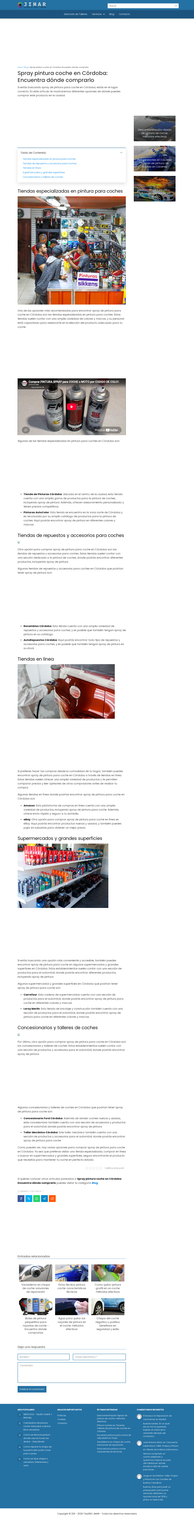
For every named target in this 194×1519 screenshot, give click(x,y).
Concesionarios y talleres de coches (43, 177)
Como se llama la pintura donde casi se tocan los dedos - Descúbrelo (36, 1438)
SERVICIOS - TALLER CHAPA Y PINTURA (37, 1416)
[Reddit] (52, 1198)
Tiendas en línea (32, 168)
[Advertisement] (97, 42)
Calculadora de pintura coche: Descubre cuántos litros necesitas (37, 1426)
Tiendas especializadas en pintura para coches (49, 159)
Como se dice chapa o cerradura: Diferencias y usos (35, 1462)
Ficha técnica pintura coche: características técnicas (111, 1450)
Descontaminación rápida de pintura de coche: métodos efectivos (112, 1418)
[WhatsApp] (36, 1198)
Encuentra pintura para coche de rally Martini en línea (114, 1436)
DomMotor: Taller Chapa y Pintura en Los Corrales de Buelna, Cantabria (160, 1479)
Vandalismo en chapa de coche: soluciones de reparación (114, 1443)
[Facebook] (21, 1198)
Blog (111, 14)
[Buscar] (176, 5)
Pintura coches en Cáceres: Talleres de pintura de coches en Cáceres (113, 1428)
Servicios (97, 14)
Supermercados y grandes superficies (44, 172)
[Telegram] (44, 1198)
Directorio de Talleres (75, 14)
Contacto (124, 14)
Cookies (61, 1419)
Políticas (61, 1415)
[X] (28, 1198)
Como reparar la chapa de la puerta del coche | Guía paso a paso (37, 1450)
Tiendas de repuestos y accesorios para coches (50, 163)
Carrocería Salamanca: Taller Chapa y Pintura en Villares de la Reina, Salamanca (160, 1446)
